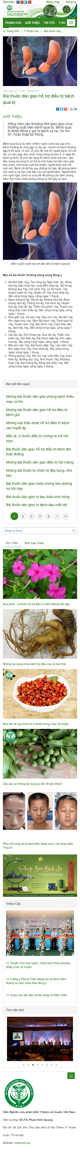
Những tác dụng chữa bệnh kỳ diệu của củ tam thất (34, 664)
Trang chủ (13, 23)
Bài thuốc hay (52, 31)
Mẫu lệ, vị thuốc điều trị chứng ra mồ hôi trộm (37, 438)
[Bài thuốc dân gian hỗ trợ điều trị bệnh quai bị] (40, 61)
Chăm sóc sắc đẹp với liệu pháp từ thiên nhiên (38, 995)
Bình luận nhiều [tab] (34, 543)
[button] (71, 109)
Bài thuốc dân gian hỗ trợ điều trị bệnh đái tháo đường (38, 451)
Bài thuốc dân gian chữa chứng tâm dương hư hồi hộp (39, 486)
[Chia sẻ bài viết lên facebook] (57, 109)
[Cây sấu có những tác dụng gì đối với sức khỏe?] (40, 754)
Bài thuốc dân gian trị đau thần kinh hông (38, 496)
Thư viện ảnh (15, 1010)
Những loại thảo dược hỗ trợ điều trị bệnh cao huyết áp (38, 425)
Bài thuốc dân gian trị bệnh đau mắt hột (36, 504)
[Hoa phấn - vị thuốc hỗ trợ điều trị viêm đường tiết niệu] (40, 574)
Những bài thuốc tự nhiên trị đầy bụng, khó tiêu (39, 473)
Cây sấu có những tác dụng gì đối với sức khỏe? (32, 784)
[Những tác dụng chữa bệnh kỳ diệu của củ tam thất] (40, 634)
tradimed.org (22, 1142)
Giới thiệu (32, 23)
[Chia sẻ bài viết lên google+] (65, 109)
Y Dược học (31, 31)
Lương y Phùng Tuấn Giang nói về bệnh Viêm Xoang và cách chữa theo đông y (36, 981)
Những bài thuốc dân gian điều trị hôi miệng (40, 461)
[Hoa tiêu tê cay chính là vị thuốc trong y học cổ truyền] (40, 694)
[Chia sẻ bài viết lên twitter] (61, 109)
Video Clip (13, 903)
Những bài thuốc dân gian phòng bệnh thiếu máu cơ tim (40, 399)
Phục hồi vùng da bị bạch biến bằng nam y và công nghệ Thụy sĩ (38, 845)
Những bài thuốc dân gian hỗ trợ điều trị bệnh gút (36, 412)
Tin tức (49, 23)
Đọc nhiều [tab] (12, 543)
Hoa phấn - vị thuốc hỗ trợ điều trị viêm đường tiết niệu (36, 604)
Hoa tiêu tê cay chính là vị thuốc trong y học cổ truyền (36, 724)
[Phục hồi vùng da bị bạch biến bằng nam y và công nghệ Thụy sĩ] (40, 813)
